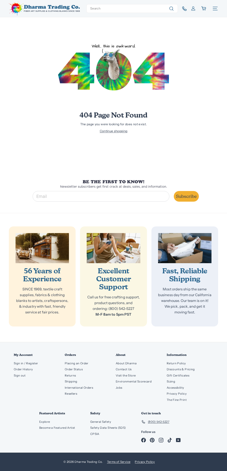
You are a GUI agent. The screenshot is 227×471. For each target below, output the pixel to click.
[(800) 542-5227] (183, 8)
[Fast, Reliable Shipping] (184, 248)
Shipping (71, 381)
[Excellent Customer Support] (113, 248)
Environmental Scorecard (134, 381)
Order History (23, 369)
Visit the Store (126, 375)
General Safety (100, 421)
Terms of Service (119, 461)
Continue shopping (113, 131)
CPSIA (94, 434)
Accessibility (175, 387)
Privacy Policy (177, 393)
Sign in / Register (26, 363)
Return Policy (176, 363)
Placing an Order (76, 363)
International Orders (79, 387)
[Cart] (204, 8)
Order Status (74, 369)
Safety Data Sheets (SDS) (108, 427)
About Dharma (126, 363)
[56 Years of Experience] (42, 248)
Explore (44, 421)
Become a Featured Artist (57, 427)
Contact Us (124, 369)
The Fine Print (177, 400)
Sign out (20, 375)
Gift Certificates (178, 375)
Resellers (71, 393)
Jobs (119, 387)
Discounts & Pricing (181, 369)
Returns (70, 375)
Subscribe (186, 196)
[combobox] (132, 8)
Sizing (171, 381)
